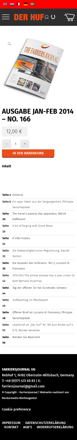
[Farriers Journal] (30, 17)
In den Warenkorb (28, 153)
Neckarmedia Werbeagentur (19, 398)
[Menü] (5, 17)
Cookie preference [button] (16, 409)
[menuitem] (5, 17)
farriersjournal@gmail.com (23, 386)
